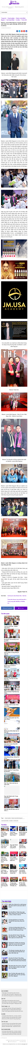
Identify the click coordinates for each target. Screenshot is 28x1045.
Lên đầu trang (23, 1041)
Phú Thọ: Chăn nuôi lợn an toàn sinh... (5, 846)
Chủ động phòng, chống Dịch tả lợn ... (13, 834)
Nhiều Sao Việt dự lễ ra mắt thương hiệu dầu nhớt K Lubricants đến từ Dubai (17, 906)
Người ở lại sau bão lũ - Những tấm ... (10, 666)
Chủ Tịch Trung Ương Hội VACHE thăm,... (10, 744)
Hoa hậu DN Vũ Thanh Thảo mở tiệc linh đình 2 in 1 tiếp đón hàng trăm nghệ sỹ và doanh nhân (17, 936)
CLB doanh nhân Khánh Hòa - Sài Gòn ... (22, 872)
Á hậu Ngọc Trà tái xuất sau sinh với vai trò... (11, 992)
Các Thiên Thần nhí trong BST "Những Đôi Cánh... (12, 994)
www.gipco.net (24, 1044)
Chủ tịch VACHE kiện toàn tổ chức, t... (22, 847)
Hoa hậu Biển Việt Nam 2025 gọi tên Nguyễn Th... (12, 1008)
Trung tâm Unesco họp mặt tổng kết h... (17, 599)
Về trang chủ (4, 1037)
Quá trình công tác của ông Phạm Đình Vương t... (12, 1017)
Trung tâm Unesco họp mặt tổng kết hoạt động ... (12, 1032)
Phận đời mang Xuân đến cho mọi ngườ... (4, 859)
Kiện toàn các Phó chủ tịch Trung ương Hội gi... (11, 1018)
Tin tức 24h (16, 820)
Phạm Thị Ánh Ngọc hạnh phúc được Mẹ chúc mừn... (12, 1011)
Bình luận (21, 608)
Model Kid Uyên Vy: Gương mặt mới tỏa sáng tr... (12, 1009)
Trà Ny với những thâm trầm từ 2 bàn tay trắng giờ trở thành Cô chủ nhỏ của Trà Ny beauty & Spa (17, 929)
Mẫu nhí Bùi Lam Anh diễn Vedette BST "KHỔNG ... (12, 1002)
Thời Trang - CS (5, 1006)
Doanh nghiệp (8, 818)
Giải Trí (3, 998)
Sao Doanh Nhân (5, 820)
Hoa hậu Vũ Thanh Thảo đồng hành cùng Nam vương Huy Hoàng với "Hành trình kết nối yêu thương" (17, 959)
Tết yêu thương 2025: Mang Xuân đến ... (22, 859)
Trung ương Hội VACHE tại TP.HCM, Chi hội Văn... (12, 1034)
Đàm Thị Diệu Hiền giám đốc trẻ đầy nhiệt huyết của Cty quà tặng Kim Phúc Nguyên (17, 975)
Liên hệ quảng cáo (13, 1041)
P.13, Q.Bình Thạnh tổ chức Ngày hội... (14, 859)
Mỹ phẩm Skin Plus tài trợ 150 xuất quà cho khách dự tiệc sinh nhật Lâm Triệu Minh (17, 967)
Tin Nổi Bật (6, 902)
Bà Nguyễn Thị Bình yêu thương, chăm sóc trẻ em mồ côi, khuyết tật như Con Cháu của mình (17, 944)
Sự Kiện (11, 820)
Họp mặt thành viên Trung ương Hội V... (14, 846)
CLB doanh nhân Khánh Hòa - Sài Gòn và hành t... (12, 1015)
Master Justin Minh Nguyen (17, 818)
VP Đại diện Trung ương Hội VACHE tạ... (23, 884)
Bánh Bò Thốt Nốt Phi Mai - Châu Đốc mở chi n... (11, 1026)
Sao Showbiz (4, 991)
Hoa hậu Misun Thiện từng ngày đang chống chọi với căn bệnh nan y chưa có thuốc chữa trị (17, 913)
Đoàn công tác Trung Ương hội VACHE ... (23, 834)
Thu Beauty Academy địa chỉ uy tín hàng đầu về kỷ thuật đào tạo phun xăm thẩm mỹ (17, 952)
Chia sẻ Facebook (7, 608)
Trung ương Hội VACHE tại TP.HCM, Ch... (13, 884)
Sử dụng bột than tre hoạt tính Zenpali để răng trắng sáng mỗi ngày (16, 921)
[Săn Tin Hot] (14, 4)
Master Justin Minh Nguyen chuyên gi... (14, 872)
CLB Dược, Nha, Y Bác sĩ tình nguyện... (4, 872)
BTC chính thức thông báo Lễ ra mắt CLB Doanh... (12, 995)
